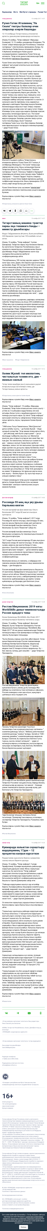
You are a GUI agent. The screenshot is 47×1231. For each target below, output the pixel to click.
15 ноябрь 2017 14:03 (38, 497)
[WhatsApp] (21, 211)
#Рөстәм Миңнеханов (9, 833)
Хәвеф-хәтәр (6, 842)
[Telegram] (10, 211)
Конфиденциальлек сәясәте (13, 1221)
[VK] (6, 1013)
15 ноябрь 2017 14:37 (38, 18)
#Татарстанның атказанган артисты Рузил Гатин (17, 204)
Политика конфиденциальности (13, 1208)
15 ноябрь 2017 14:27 (38, 218)
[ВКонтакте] (4, 211)
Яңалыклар (7, 12)
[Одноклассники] (15, 211)
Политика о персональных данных (13, 1191)
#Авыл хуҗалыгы (7, 360)
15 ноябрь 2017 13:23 (38, 842)
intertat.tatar (35, 188)
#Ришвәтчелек (6, 1001)
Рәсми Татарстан (7, 602)
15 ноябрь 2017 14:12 (38, 369)
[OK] (40, 1013)
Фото (15, 12)
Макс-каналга (35, 196)
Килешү (23, 1227)
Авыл (3, 218)
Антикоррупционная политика (12, 1195)
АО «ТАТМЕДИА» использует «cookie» (14, 1199)
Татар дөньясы (7, 18)
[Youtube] (29, 1013)
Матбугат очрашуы (28, 12)
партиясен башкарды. (21, 59)
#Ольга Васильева (8, 593)
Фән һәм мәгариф (7, 497)
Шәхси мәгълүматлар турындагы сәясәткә (26, 1219)
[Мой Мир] (26, 211)
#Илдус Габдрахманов (22, 360)
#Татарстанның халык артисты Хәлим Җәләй (16, 395)
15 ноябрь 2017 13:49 (38, 602)
